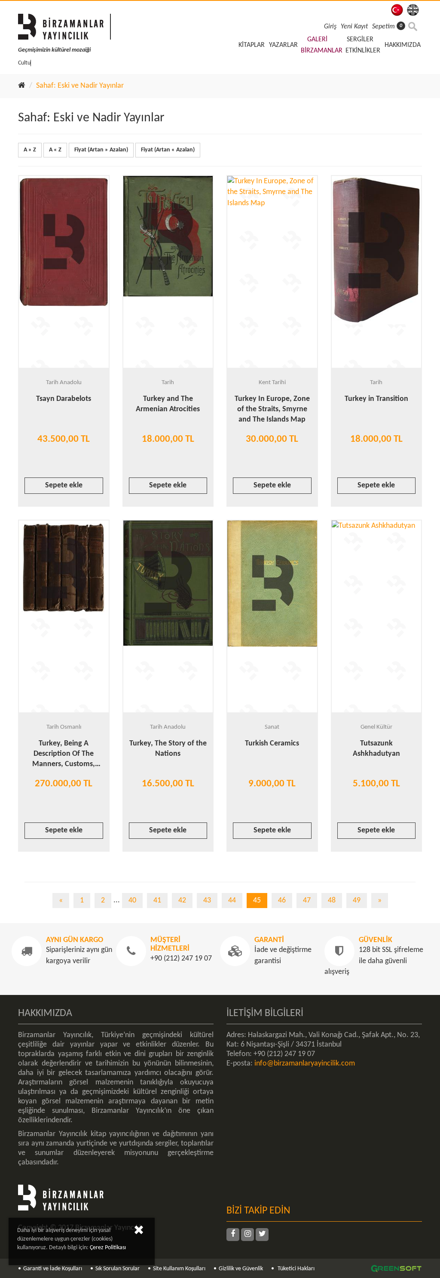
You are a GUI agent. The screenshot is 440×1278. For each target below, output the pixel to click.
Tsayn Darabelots (63, 399)
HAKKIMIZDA (403, 45)
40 (132, 900)
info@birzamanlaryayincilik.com (304, 1063)
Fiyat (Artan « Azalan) (168, 150)
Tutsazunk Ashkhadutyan (376, 748)
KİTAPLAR (251, 45)
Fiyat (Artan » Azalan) (101, 150)
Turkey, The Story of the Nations (168, 748)
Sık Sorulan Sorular (117, 1269)
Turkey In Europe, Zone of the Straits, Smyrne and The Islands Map (272, 409)
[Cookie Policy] (138, 1231)
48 (332, 900)
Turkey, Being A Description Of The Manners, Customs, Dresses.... (63, 755)
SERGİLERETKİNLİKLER (362, 45)
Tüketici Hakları (295, 1269)
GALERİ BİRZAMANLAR (321, 45)
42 (182, 900)
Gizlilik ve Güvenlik (241, 1269)
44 (232, 900)
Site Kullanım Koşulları (179, 1269)
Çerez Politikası (108, 1247)
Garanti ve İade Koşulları (52, 1269)
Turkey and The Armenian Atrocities (168, 404)
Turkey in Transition (376, 399)
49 (357, 900)
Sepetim (387, 26)
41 (157, 900)
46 (282, 900)
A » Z (30, 150)
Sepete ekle (63, 485)
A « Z (55, 150)
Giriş (330, 26)
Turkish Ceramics (272, 743)
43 (207, 900)
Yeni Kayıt (354, 26)
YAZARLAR (283, 45)
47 (307, 900)
